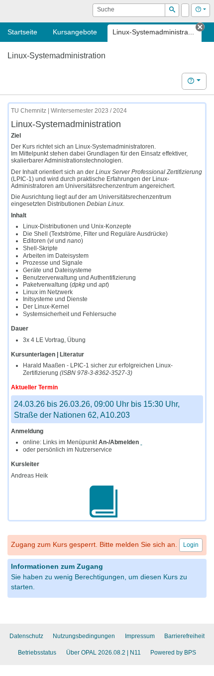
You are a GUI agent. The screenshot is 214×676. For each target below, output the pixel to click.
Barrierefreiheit (184, 636)
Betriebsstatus (37, 652)
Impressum (140, 636)
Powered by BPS (173, 652)
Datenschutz (26, 636)
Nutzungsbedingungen (84, 636)
